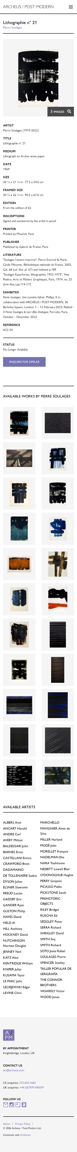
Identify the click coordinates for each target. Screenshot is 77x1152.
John (15, 846)
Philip (14, 911)
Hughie (56, 875)
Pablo (51, 887)
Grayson (51, 881)
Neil (12, 952)
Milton (13, 840)
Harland (51, 839)
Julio (12, 981)
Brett (16, 864)
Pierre (53, 957)
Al (9, 923)
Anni (12, 822)
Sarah (53, 893)
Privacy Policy (22, 1123)
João (48, 845)
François (54, 851)
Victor (52, 991)
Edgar (16, 987)
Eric (12, 899)
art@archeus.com (13, 1070)
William (18, 963)
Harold (15, 828)
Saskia (20, 876)
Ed (48, 916)
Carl (12, 834)
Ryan (13, 905)
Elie (52, 857)
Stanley (52, 963)
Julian (12, 881)
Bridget (49, 910)
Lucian (12, 893)
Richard (50, 927)
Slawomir (15, 887)
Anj (47, 939)
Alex (10, 958)
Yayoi (13, 975)
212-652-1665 (27, 1083)
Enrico (17, 858)
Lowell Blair (55, 869)
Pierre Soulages (12, 27)
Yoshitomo (52, 863)
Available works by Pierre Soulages (36, 396)
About (6, 1123)
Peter (51, 921)
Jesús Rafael (52, 951)
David (12, 917)
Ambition (25, 1134)
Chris (12, 993)
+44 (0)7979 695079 (32, 1087)
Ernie (13, 852)
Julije (12, 969)
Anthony (12, 929)
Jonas (49, 997)
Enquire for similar (24, 362)
